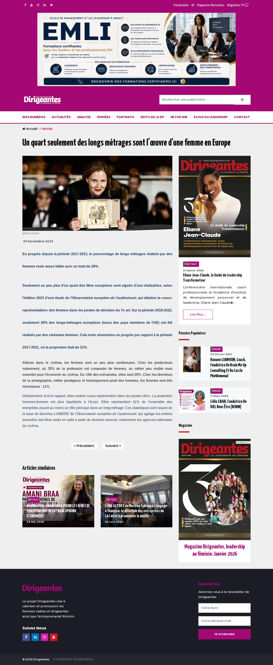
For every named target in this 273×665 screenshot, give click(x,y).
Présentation (181, 5)
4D (192, 5)
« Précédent (84, 445)
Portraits (125, 117)
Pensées (103, 117)
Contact (242, 117)
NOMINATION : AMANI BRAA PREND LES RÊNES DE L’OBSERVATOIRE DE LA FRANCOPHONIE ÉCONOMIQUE (58, 511)
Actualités (61, 117)
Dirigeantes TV (236, 5)
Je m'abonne (224, 634)
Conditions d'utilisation (73, 659)
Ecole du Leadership (211, 117)
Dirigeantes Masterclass (210, 5)
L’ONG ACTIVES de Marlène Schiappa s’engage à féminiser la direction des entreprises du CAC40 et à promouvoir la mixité (136, 511)
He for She (178, 117)
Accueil (31, 129)
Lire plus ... (198, 314)
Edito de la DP (152, 117)
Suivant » (113, 445)
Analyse (84, 117)
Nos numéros (33, 117)
